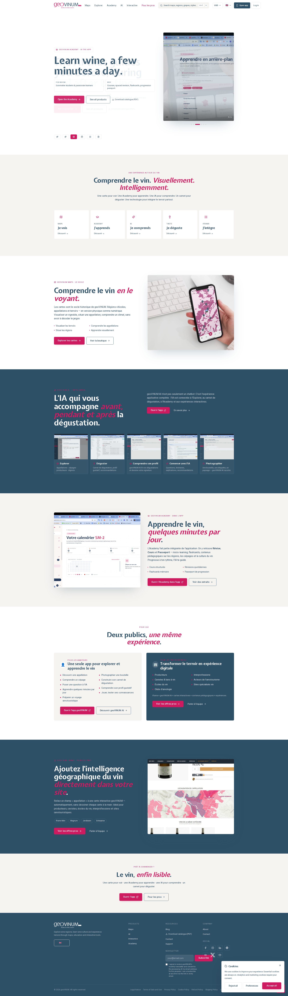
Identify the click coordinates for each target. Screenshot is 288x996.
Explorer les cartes (67, 340)
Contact (169, 939)
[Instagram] (212, 948)
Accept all (272, 985)
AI (122, 5)
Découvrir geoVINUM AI (112, 710)
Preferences (252, 986)
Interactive (132, 5)
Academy (111, 5)
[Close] (280, 965)
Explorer (98, 5)
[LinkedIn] (220, 948)
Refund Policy (197, 990)
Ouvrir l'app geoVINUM (75, 710)
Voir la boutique (98, 340)
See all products (98, 99)
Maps (87, 5)
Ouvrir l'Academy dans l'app (165, 582)
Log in (256, 5)
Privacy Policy (170, 990)
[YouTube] (205, 955)
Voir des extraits (201, 582)
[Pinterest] (227, 948)
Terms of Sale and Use (152, 990)
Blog (168, 929)
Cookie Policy (183, 990)
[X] (212, 955)
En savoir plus (180, 410)
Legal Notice (135, 990)
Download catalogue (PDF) (126, 99)
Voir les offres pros (166, 704)
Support (169, 944)
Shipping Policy (211, 990)
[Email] (220, 955)
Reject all (233, 986)
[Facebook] (205, 948)
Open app (243, 5)
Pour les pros (148, 5)
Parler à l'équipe (195, 704)
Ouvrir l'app (157, 410)
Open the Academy (67, 99)
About (205, 929)
